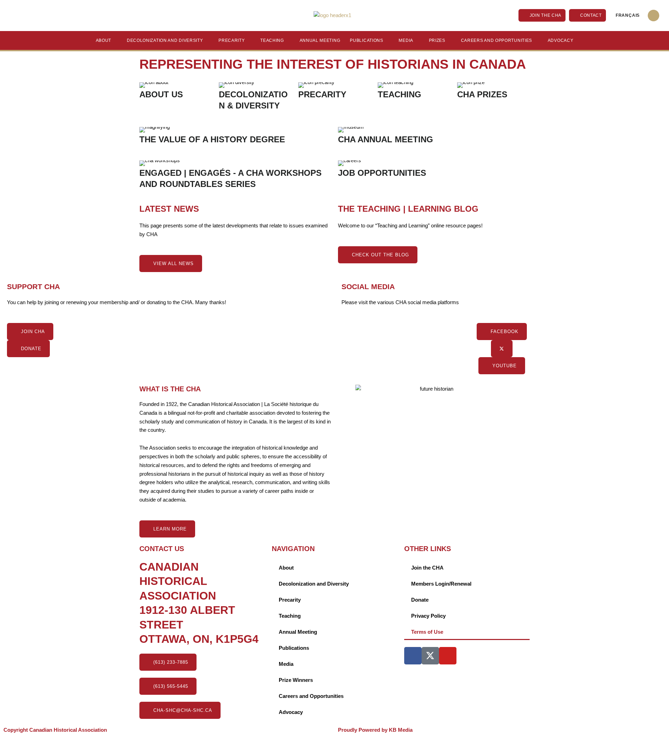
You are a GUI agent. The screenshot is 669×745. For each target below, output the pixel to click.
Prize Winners (296, 680)
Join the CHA (427, 568)
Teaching (272, 40)
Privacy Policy (428, 616)
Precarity (231, 40)
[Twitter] (501, 348)
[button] (653, 15)
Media (406, 40)
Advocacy (561, 40)
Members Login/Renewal (441, 584)
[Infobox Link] (175, 94)
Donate (420, 600)
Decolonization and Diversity (165, 40)
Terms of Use (427, 632)
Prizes (437, 40)
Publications (366, 40)
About (104, 40)
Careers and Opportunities (496, 40)
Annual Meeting (320, 40)
